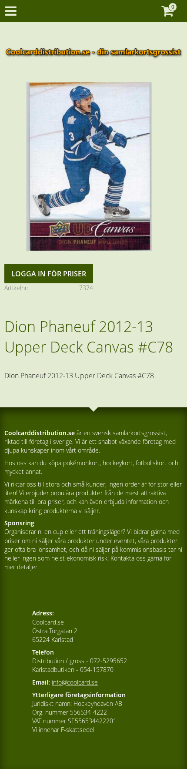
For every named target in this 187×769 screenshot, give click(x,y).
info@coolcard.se (75, 682)
